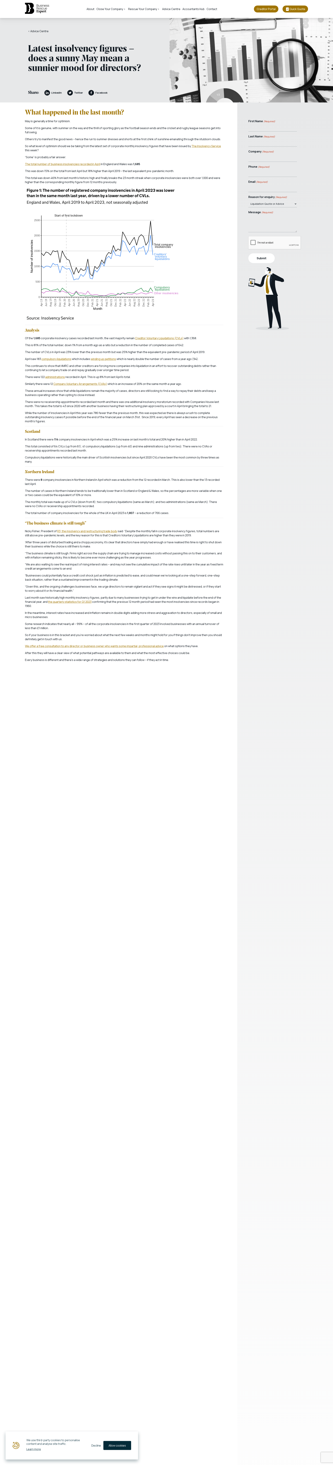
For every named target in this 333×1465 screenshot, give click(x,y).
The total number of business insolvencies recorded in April (62, 164)
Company (261, 151)
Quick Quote (297, 9)
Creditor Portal (266, 9)
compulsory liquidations (56, 359)
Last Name (261, 136)
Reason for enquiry (267, 197)
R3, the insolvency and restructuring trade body (87, 531)
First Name (261, 121)
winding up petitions (103, 359)
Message (260, 212)
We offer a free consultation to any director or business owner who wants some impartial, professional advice (94, 646)
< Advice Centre (38, 31)
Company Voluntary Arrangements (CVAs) (80, 384)
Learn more (33, 1449)
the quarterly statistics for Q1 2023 (70, 602)
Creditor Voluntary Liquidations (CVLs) (159, 338)
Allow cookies (117, 1445)
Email (258, 182)
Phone (259, 167)
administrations (55, 377)
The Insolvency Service (206, 146)
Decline (96, 1445)
